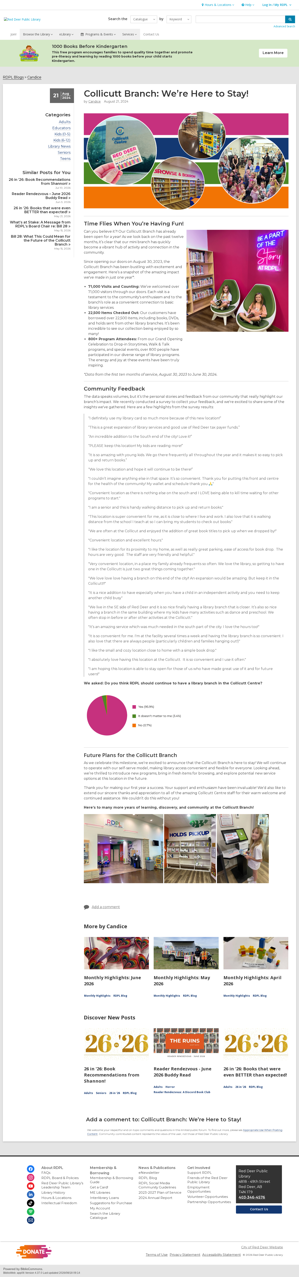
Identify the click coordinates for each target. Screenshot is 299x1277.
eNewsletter (149, 1173)
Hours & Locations (56, 1198)
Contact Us (151, 34)
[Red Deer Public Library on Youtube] (30, 1186)
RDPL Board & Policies (60, 1178)
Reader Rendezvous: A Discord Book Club (182, 1092)
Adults (64, 122)
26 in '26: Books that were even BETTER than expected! (255, 1072)
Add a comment (106, 907)
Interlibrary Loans (104, 1198)
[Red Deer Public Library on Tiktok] (30, 1203)
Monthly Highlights (97, 996)
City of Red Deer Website (262, 1247)
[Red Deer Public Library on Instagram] (30, 1177)
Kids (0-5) (62, 134)
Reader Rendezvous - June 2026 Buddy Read (182, 1072)
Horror (170, 1087)
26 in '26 (114, 1093)
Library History (53, 1192)
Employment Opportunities (199, 1189)
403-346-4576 (252, 1197)
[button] (217, 5)
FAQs (45, 1173)
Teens (65, 159)
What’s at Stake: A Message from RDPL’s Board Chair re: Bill (40, 224)
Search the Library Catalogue (105, 1215)
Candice (34, 77)
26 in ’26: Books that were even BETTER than (42, 210)
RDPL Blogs (13, 77)
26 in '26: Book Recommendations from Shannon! (111, 1075)
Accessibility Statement (221, 1255)
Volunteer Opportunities (207, 1197)
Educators (61, 128)
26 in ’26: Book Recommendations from (39, 182)
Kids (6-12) (61, 140)
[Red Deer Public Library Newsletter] (30, 1220)
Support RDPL (199, 1173)
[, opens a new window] (34, 1258)
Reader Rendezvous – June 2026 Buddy (41, 196)
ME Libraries (100, 1192)
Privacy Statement (185, 1255)
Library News (59, 146)
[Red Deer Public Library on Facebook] (30, 1169)
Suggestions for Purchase (111, 1203)
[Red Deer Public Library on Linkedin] (30, 1194)
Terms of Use (157, 1255)
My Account (100, 1208)
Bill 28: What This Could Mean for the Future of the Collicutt (40, 240)
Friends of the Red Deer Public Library (207, 1180)
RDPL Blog (120, 996)
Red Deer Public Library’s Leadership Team (62, 1185)
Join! (13, 34)
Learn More (273, 53)
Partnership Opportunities (209, 1202)
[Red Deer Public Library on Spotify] (30, 1211)
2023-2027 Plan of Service (160, 1192)
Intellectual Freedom (59, 1203)
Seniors (64, 152)
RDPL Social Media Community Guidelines (157, 1185)
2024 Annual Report (155, 1198)
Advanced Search (284, 26)
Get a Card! (99, 1187)
